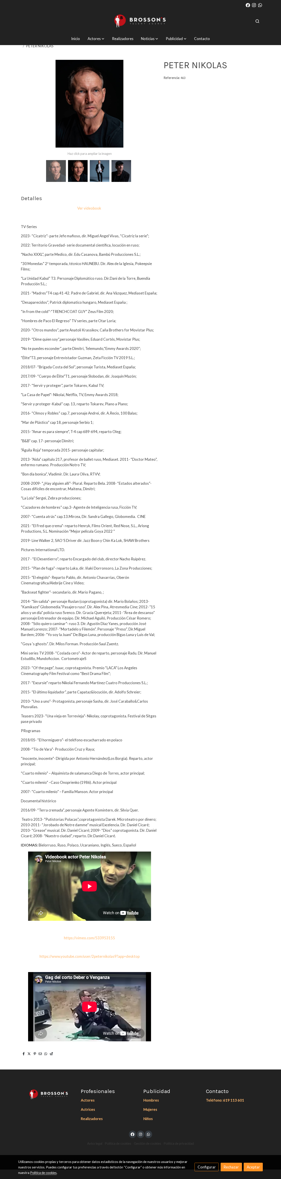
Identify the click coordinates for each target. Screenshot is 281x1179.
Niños (148, 1118)
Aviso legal (94, 1143)
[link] (140, 21)
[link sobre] (47, 1093)
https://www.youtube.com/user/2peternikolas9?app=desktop (90, 956)
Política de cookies (118, 1143)
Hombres (151, 1100)
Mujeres (150, 1109)
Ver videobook (89, 208)
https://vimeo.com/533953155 (89, 938)
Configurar (207, 1167)
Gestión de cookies (147, 1143)
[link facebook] (248, 5)
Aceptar (253, 1167)
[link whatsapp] (260, 5)
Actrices (88, 1109)
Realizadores (92, 1118)
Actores (88, 1100)
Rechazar (231, 1167)
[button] (96, 38)
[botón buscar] (257, 21)
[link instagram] (254, 5)
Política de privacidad (179, 1143)
